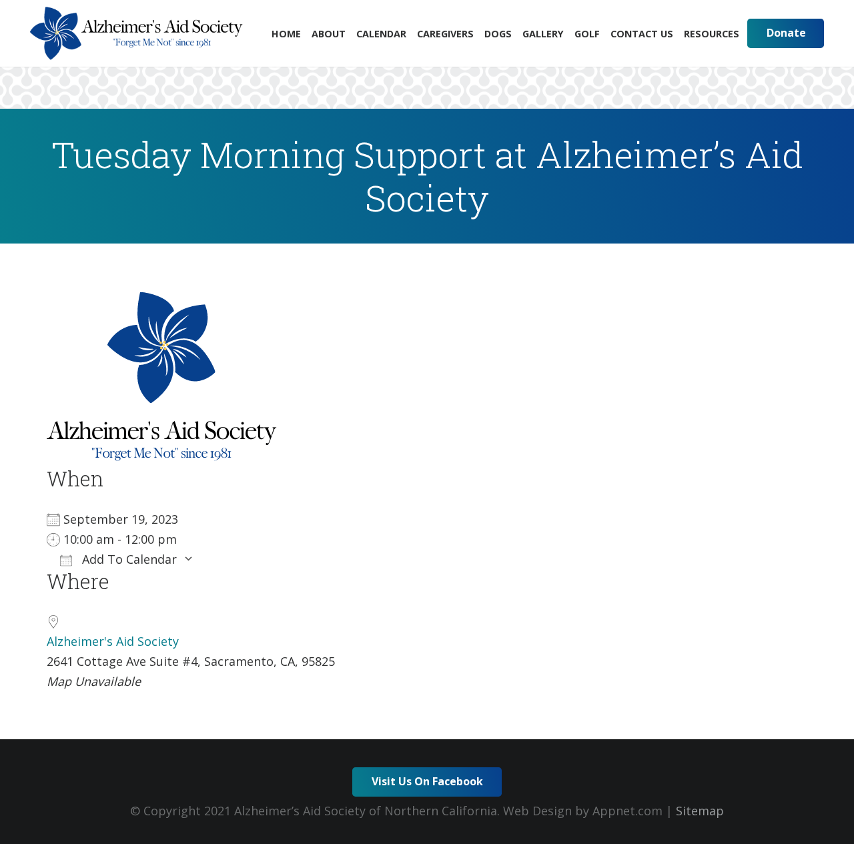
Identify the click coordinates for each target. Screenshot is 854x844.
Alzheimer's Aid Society (113, 641)
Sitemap (700, 811)
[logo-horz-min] (136, 33)
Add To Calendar (128, 559)
